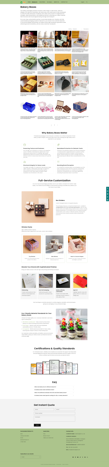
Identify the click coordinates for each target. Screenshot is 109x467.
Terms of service (65, 464)
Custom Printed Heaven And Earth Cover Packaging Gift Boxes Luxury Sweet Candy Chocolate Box (27, 72)
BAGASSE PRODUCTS (24, 439)
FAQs (44, 433)
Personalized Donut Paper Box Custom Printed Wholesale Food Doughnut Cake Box (80, 94)
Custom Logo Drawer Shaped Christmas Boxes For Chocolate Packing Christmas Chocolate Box (45, 72)
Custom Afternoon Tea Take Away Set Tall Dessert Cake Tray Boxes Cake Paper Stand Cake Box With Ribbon (28, 49)
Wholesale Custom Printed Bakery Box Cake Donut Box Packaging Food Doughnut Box (63, 94)
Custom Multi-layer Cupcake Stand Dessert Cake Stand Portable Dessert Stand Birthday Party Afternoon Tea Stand (45, 50)
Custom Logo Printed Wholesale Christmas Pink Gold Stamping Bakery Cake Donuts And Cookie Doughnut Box (46, 95)
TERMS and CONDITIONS (48, 437)
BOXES (21, 437)
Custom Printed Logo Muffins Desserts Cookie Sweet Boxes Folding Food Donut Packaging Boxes (28, 117)
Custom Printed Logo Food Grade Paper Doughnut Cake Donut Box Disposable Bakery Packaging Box (79, 72)
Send (37, 425)
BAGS (21, 433)
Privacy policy (58, 464)
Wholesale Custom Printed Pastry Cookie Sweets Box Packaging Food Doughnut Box (27, 94)
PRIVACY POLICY (46, 435)
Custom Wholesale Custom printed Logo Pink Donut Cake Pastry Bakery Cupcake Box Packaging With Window (46, 117)
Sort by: (70, 29)
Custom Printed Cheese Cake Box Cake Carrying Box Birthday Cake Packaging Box (80, 117)
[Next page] (57, 125)
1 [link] (51, 125)
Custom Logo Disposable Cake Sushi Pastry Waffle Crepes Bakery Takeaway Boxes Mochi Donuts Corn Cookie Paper (62, 118)
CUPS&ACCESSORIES (24, 435)
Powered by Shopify (51, 464)
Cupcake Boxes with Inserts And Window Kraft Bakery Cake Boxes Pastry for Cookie (62, 72)
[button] (35, 2)
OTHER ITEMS (23, 441)
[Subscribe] (39, 457)
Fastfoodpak (46, 464)
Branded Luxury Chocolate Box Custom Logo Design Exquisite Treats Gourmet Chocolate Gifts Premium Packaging (63, 49)
